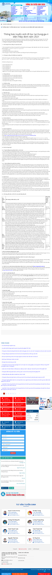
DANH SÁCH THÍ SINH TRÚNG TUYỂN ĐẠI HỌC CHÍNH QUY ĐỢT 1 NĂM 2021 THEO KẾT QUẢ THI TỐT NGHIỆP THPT (24, 368)
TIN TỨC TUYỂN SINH (7, 24)
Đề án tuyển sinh (18, 418)
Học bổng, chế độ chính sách (19, 409)
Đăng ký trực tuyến (45, 574)
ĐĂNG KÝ (13, 453)
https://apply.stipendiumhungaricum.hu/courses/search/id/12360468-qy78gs (20, 135)
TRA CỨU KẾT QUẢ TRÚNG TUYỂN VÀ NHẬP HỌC (19, 400)
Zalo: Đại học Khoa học (13, 513)
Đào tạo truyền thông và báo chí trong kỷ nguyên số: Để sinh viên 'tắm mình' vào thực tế (20, 356)
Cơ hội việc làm (21, 560)
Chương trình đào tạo (22, 555)
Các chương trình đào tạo (5, 409)
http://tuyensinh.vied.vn (38, 266)
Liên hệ (29, 549)
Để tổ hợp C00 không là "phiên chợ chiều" (10, 359)
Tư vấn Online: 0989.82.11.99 (20, 574)
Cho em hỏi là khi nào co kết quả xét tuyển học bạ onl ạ (12, 461)
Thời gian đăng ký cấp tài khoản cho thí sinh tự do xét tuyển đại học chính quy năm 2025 (19, 353)
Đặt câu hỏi (5, 488)
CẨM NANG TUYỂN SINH (5, 404)
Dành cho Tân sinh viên (6, 427)
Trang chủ (15, 549)
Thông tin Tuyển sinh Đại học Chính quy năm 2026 (6, 400)
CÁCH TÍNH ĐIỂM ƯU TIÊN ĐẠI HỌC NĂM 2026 (6, 414)
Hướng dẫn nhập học (5, 422)
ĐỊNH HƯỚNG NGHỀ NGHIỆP (19, 404)
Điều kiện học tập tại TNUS (19, 422)
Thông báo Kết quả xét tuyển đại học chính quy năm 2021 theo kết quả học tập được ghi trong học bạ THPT (23, 377)
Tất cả (11, 488)
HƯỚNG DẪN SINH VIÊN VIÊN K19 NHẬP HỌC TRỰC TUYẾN (13, 374)
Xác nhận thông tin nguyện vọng (8, 345)
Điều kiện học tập (21, 557)
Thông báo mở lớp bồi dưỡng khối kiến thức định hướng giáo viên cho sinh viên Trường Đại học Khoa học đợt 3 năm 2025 (26, 351)
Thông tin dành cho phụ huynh (19, 427)
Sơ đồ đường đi (36, 549)
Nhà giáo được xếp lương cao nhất (9, 362)
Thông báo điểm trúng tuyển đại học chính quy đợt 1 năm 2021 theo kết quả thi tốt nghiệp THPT (21, 371)
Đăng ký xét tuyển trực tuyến (18, 413)
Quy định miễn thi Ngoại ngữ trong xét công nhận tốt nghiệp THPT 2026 (16, 348)
